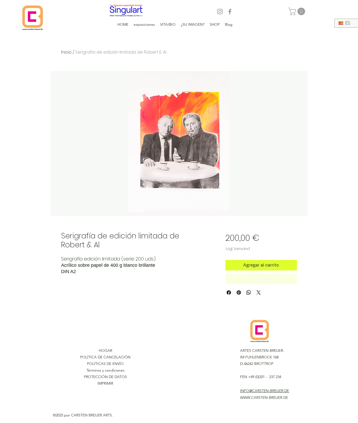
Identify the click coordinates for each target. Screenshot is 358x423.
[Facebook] (230, 11)
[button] (297, 11)
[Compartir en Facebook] (229, 292)
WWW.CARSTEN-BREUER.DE (264, 397)
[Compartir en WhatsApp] (249, 292)
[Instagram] (220, 11)
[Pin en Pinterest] (239, 292)
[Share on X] (259, 292)
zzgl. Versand (237, 248)
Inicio (66, 52)
